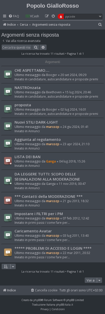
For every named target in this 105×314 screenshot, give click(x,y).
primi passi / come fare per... (49, 222)
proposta (23, 104)
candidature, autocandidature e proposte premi (63, 79)
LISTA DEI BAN (28, 156)
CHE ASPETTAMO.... (32, 70)
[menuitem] (13, 16)
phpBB (37, 300)
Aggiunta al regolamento (38, 139)
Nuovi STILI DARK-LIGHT (36, 122)
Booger (51, 75)
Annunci (34, 131)
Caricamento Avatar (33, 230)
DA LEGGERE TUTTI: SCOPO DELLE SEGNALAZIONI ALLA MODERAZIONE (47, 176)
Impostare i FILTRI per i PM (39, 213)
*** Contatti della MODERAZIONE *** (49, 196)
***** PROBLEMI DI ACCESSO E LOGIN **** (53, 248)
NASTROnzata (28, 87)
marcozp (52, 127)
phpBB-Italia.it (64, 304)
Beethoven (54, 92)
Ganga (51, 161)
